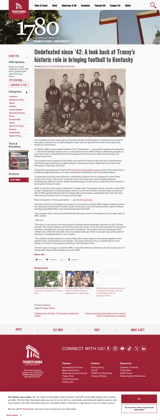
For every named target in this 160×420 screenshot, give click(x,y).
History (47, 305)
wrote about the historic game (85, 170)
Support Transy (15, 136)
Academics (85, 5)
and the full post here (82, 200)
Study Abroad (14, 133)
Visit (97, 330)
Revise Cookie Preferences (132, 376)
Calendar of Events (129, 367)
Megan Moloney (67, 66)
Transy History (48, 308)
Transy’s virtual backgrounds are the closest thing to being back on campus (105, 314)
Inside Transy (126, 373)
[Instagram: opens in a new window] (115, 348)
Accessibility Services (72, 367)
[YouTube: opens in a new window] (122, 348)
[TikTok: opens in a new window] (129, 348)
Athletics (12, 106)
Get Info (58, 330)
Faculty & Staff (14, 119)
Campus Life (115, 5)
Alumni (128, 5)
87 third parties (27, 409)
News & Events (41, 5)
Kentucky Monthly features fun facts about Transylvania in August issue (48, 290)
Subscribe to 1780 (19, 85)
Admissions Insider (16, 100)
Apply (19, 329)
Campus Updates (16, 110)
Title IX (94, 370)
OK (139, 399)
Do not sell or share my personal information (139, 408)
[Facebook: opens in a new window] (108, 348)
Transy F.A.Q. (68, 376)
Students (12, 129)
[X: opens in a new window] (136, 348)
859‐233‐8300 (36, 374)
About (54, 5)
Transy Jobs (67, 382)
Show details (12, 415)
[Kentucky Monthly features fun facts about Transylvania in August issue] (48, 279)
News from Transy (16, 126)
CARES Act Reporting (101, 373)
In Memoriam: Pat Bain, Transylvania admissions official (56, 314)
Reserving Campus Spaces (74, 373)
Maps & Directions (70, 370)
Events (12, 116)
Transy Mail (125, 370)
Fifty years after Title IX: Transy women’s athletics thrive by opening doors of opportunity (78, 290)
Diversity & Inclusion (17, 113)
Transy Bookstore (70, 379)
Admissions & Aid (69, 5)
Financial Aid (100, 5)
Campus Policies (99, 376)
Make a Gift (137, 330)
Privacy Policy (97, 367)
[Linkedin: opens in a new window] (143, 348)
